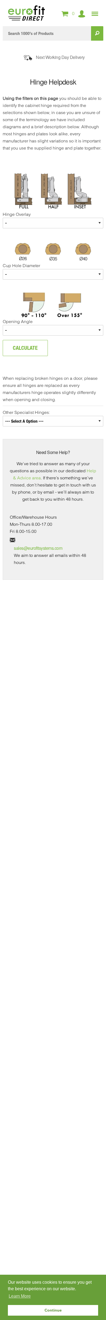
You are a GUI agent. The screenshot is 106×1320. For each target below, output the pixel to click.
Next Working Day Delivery (60, 57)
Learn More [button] (20, 1296)
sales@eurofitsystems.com (38, 548)
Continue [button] (53, 1310)
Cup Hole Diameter (21, 265)
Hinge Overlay (17, 214)
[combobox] (47, 33)
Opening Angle (18, 321)
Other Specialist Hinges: (26, 412)
